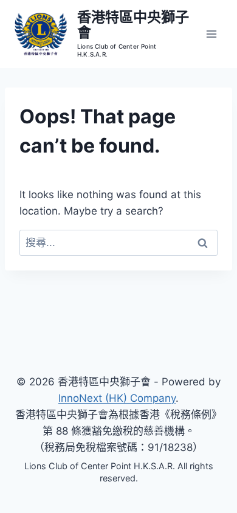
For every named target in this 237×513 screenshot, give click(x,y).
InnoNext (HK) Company (117, 398)
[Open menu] (211, 33)
